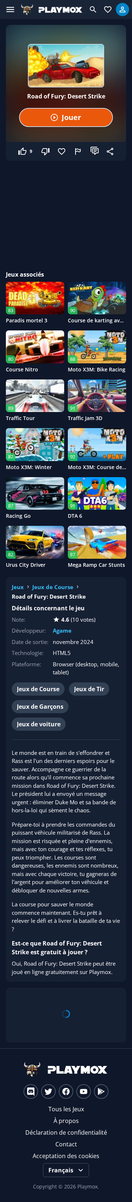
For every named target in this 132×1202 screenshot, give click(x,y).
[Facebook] (66, 1091)
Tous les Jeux (66, 1109)
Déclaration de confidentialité (66, 1132)
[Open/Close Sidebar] (10, 9)
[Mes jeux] (107, 9)
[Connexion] (122, 9)
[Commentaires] (94, 151)
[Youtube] (83, 1091)
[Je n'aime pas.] (46, 151)
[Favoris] (62, 151)
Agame (62, 630)
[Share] (110, 151)
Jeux (18, 587)
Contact (66, 1144)
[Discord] (30, 1091)
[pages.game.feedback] (78, 151)
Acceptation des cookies (66, 1156)
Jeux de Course (52, 587)
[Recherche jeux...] (93, 9)
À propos (66, 1121)
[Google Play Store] (101, 1091)
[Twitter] (48, 1091)
